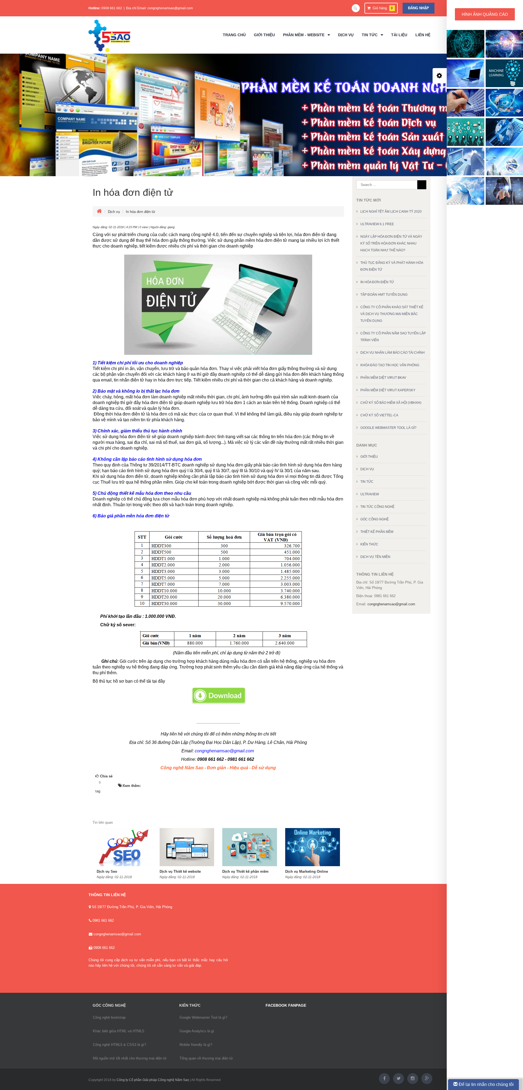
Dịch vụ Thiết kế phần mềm (245, 871)
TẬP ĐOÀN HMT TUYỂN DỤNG (384, 295)
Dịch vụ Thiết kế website (180, 871)
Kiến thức (369, 544)
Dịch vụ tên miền (375, 557)
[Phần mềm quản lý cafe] (243, 171)
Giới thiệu (369, 457)
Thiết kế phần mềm (376, 532)
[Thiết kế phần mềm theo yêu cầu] (251, 171)
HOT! (111, 782)
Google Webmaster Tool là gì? (388, 428)
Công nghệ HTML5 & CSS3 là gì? (119, 1045)
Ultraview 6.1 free (377, 224)
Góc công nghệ (374, 519)
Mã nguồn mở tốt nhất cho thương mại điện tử (130, 1058)
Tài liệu (399, 35)
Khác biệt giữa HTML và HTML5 (118, 1031)
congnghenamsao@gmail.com (170, 8)
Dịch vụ (114, 212)
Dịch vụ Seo (107, 871)
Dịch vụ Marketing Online (306, 871)
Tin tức (366, 482)
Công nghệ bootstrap (109, 1017)
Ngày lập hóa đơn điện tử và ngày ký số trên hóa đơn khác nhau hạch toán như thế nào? (391, 243)
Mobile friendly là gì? (196, 1045)
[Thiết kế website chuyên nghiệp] (266, 171)
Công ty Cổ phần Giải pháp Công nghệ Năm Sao (153, 1080)
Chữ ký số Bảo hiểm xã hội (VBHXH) (390, 403)
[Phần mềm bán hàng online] (274, 171)
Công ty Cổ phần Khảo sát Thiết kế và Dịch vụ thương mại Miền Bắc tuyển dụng (391, 314)
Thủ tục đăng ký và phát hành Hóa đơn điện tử (391, 266)
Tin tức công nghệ (377, 507)
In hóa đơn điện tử (133, 192)
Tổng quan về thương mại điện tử (206, 1058)
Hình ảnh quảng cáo (485, 14)
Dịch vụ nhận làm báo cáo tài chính (392, 353)
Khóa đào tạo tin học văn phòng (389, 365)
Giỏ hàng (381, 8)
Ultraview (369, 494)
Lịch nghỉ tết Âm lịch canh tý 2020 (391, 211)
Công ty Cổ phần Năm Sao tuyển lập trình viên (393, 336)
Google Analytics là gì (197, 1031)
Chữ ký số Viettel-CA (379, 415)
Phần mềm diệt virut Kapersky (387, 390)
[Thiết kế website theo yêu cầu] (258, 171)
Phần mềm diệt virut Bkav (383, 378)
